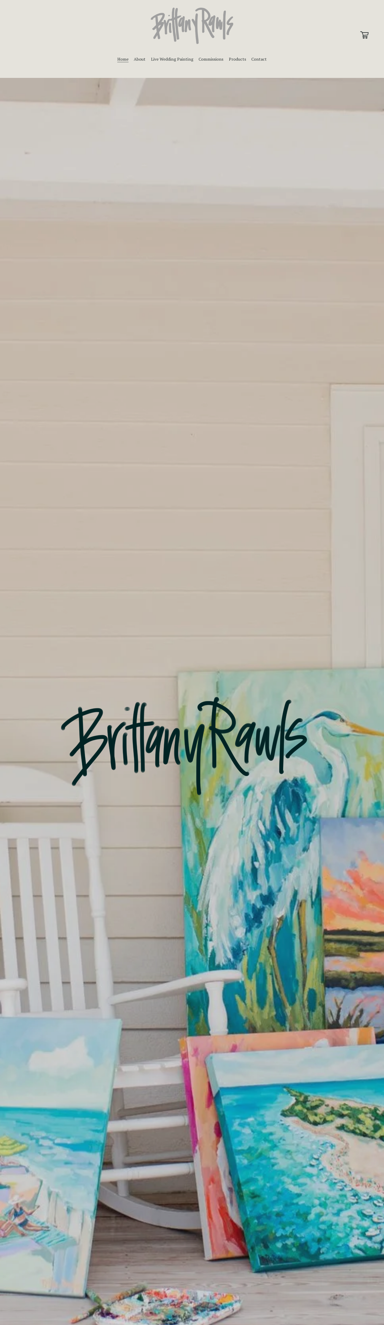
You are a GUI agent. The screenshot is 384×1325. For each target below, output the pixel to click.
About (140, 59)
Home (123, 59)
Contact (259, 59)
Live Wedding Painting (172, 59)
